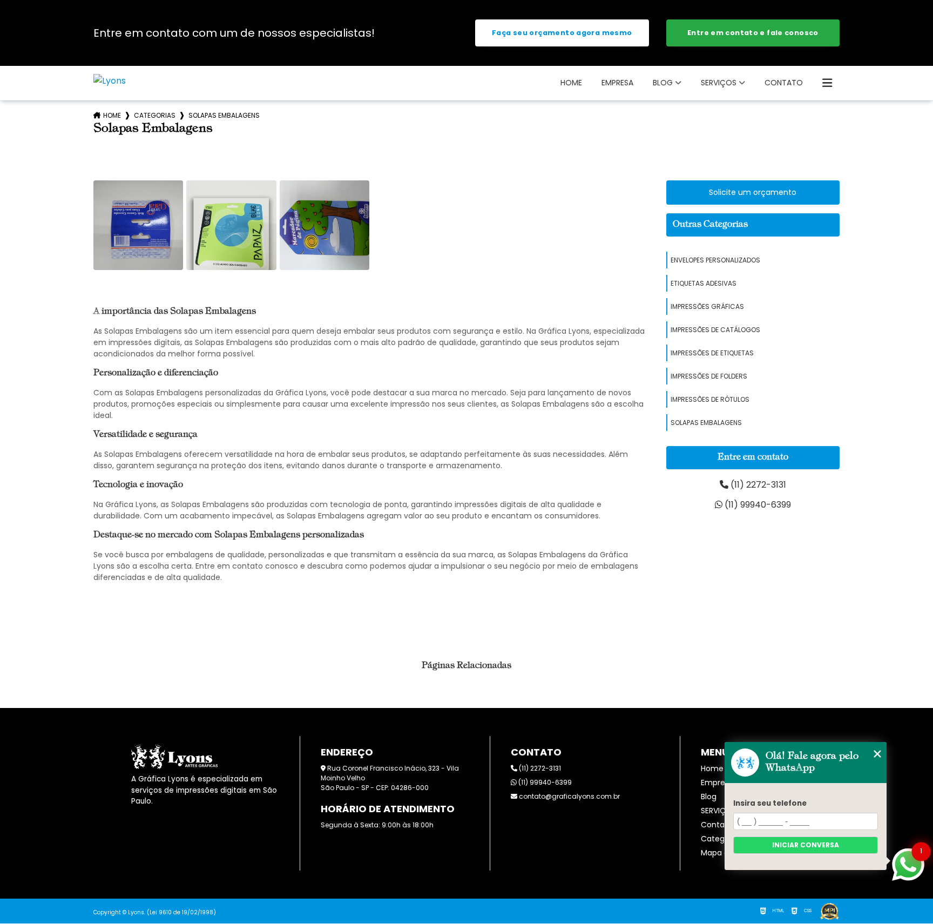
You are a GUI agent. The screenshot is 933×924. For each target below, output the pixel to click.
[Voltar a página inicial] (109, 80)
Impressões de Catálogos (715, 329)
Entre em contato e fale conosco (753, 32)
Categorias (154, 115)
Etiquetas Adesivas (703, 283)
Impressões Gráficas (707, 306)
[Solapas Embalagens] (138, 225)
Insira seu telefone (770, 803)
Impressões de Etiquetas (712, 353)
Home (571, 82)
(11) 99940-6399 (756, 504)
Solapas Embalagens (706, 422)
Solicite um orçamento (752, 192)
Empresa (617, 82)
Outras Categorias (710, 224)
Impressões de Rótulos (710, 399)
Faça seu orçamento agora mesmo (562, 32)
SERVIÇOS (718, 82)
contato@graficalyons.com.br (568, 796)
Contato (784, 82)
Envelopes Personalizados (715, 260)
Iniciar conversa (805, 844)
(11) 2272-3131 (757, 484)
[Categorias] (827, 83)
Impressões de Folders (709, 376)
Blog (663, 82)
